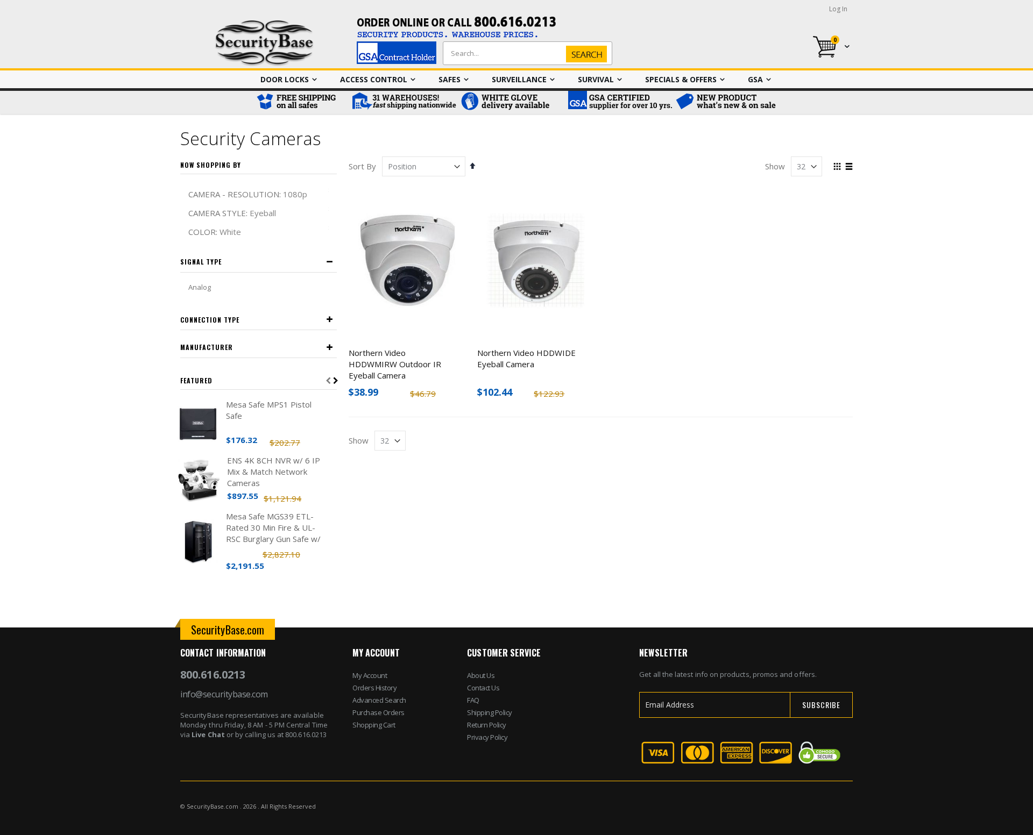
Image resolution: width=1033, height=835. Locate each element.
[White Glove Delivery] (511, 102)
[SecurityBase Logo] (264, 43)
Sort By (362, 166)
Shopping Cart (373, 725)
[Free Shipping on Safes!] (301, 102)
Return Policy (486, 725)
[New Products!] (726, 102)
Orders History (374, 688)
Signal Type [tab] (201, 261)
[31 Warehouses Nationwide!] (403, 102)
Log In (838, 8)
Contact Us (483, 688)
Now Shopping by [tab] (210, 164)
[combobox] (525, 53)
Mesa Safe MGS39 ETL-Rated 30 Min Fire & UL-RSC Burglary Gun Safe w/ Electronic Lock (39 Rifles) (273, 528)
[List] (849, 167)
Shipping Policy (489, 712)
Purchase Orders (378, 712)
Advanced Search (379, 700)
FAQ (473, 700)
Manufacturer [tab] (206, 347)
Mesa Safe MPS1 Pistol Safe (269, 410)
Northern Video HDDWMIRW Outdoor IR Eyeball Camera (395, 364)
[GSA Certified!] (619, 102)
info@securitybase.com (224, 694)
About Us (480, 675)
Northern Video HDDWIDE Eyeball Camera (526, 358)
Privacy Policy (487, 737)
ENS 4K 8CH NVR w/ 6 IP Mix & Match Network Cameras (273, 471)
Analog (199, 287)
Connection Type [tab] (209, 319)
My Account (369, 675)
